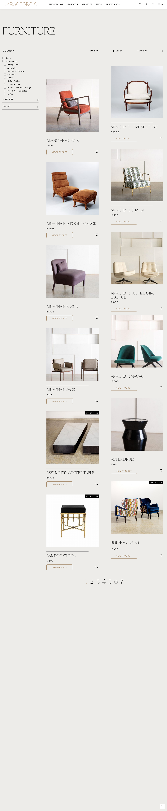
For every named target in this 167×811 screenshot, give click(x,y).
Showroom (56, 4)
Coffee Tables (13, 81)
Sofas (10, 94)
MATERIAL (8, 99)
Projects (72, 4)
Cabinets (11, 74)
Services (87, 4)
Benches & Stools (15, 71)
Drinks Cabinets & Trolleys (19, 87)
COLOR (6, 106)
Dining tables (13, 64)
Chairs (10, 78)
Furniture (10, 61)
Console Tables (14, 84)
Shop (99, 4)
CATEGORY (8, 51)
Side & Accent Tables (17, 91)
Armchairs (12, 68)
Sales (8, 58)
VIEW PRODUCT (59, 152)
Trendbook (113, 4)
